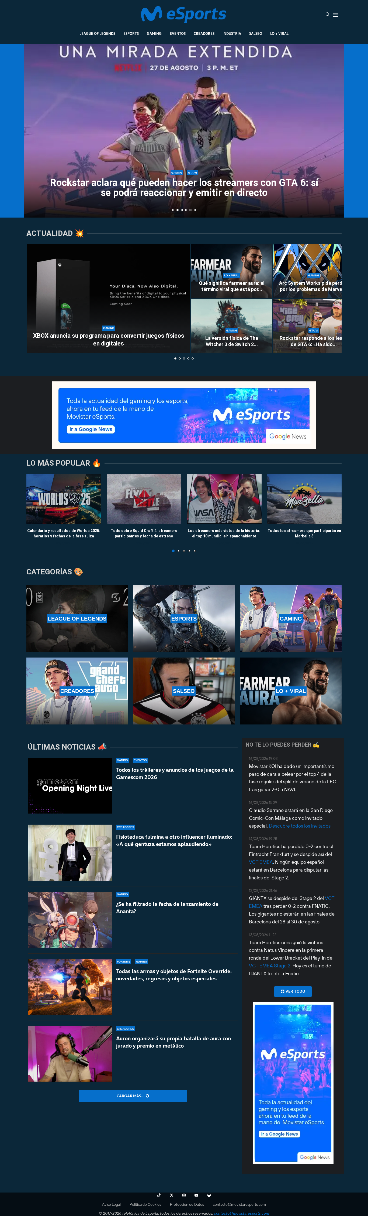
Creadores (204, 33)
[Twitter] (171, 1195)
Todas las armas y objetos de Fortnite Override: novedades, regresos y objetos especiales (174, 974)
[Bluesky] (209, 1195)
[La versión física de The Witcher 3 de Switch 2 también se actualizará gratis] (231, 326)
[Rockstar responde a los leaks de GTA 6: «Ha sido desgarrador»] (313, 326)
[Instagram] (184, 1195)
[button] (33, 130)
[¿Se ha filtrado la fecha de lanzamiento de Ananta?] (70, 920)
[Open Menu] (335, 15)
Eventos (178, 33)
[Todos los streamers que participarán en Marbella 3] (304, 499)
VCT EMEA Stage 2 (269, 966)
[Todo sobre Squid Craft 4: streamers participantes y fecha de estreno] (144, 499)
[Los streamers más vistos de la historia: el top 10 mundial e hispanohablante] (224, 499)
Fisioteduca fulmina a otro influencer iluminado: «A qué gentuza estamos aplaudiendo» (174, 840)
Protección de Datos (187, 1204)
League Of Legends (97, 33)
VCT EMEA (261, 862)
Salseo (255, 33)
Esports (131, 33)
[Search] (327, 14)
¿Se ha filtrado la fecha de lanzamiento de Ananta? (167, 907)
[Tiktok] (159, 1195)
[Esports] (184, 618)
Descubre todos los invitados (300, 826)
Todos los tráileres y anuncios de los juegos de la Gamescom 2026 (175, 773)
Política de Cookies (145, 1204)
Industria (232, 33)
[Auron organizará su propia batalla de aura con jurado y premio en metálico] (70, 1054)
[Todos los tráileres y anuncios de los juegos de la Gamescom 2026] (70, 786)
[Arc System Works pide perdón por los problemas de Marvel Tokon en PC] (313, 271)
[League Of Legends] (77, 618)
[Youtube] (196, 1195)
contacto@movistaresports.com (239, 1204)
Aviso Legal (111, 1204)
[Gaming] (291, 618)
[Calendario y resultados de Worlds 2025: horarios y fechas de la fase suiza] (63, 499)
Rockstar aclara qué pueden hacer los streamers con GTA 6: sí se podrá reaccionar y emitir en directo (166, 187)
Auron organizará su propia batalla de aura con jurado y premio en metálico (173, 1042)
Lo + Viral (279, 33)
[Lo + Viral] (291, 691)
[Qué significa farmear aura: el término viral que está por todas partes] (231, 271)
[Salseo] (184, 691)
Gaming (154, 33)
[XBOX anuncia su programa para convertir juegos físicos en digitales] (108, 298)
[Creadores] (77, 691)
